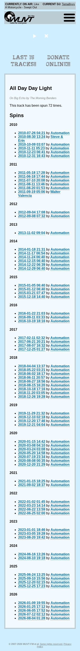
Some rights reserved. (51, 644)
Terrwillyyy (68, 4)
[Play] (34, 36)
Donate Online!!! (58, 61)
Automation (60, 133)
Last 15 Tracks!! (23, 61)
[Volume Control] (47, 36)
